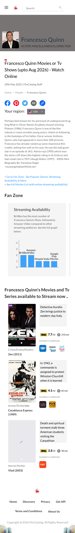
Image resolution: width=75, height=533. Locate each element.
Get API (61, 501)
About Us (54, 511)
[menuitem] (13, 503)
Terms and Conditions (28, 511)
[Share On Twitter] (25, 103)
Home (8, 92)
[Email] (34, 103)
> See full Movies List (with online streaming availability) (36, 184)
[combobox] (36, 112)
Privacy (45, 501)
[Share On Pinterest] (16, 103)
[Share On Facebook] (7, 103)
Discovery (29, 501)
